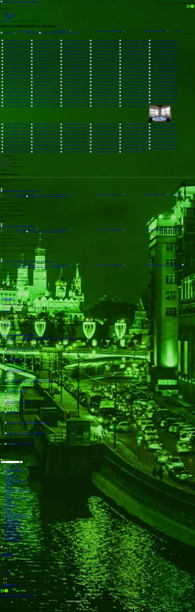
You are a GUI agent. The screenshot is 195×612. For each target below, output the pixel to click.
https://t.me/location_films (11, 584)
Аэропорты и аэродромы (13, 471)
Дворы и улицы (10, 484)
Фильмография (10, 16)
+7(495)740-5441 (188, 3)
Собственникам (10, 14)
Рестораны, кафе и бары (13, 522)
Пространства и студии (13, 518)
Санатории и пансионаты (14, 527)
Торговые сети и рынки (13, 533)
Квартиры (8, 493)
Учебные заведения (11, 537)
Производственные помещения (16, 516)
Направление (5, 166)
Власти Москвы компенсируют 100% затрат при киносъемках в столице (29, 318)
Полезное (8, 298)
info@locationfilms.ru (164, 3)
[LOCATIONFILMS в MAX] (192, 6)
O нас (7, 12)
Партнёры (16, 595)
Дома (10, 21)
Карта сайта (31, 595)
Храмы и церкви (10, 538)
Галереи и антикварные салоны (16, 480)
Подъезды (8, 511)
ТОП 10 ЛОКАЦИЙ (19, 335)
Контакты (8, 18)
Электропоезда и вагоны (13, 540)
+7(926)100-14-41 (177, 3)
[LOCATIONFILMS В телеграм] (187, 6)
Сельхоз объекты (11, 529)
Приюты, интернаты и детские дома (17, 515)
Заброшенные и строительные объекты (18, 491)
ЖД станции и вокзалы (13, 489)
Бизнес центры (10, 474)
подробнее (36, 191)
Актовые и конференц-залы (14, 469)
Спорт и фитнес (10, 531)
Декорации (8, 485)
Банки (7, 473)
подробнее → (7, 311)
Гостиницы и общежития (13, 482)
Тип (2, 156)
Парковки (8, 507)
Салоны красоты (10, 526)
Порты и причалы (11, 513)
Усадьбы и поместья (12, 535)
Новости (7, 554)
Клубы (7, 495)
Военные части (10, 478)
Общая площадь (6, 160)
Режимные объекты (11, 520)
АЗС (6, 467)
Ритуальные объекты (12, 524)
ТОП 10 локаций (7, 595)
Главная (3, 21)
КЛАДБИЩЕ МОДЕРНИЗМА (14, 304)
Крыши (7, 496)
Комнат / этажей (6, 163)
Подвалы (8, 509)
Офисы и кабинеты (11, 506)
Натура (7, 502)
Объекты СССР (10, 504)
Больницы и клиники (12, 476)
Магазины (8, 500)
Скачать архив (189, 33)
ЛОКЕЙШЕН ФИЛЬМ (74, 601)
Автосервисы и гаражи (13, 465)
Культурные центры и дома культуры (18, 498)
